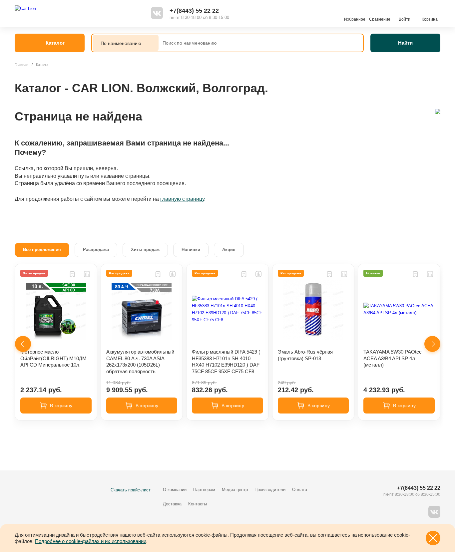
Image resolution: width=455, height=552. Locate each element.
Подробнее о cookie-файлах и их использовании (90, 541)
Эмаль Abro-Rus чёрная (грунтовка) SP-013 (305, 355)
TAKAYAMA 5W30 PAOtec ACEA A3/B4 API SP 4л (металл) (392, 358)
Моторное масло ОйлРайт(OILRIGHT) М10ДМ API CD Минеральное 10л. (53, 358)
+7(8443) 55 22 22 (194, 10)
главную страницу (182, 199)
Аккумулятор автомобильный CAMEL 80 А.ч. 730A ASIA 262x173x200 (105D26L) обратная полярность (140, 361)
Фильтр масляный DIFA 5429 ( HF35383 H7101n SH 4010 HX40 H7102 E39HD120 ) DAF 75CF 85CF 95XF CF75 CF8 (226, 361)
